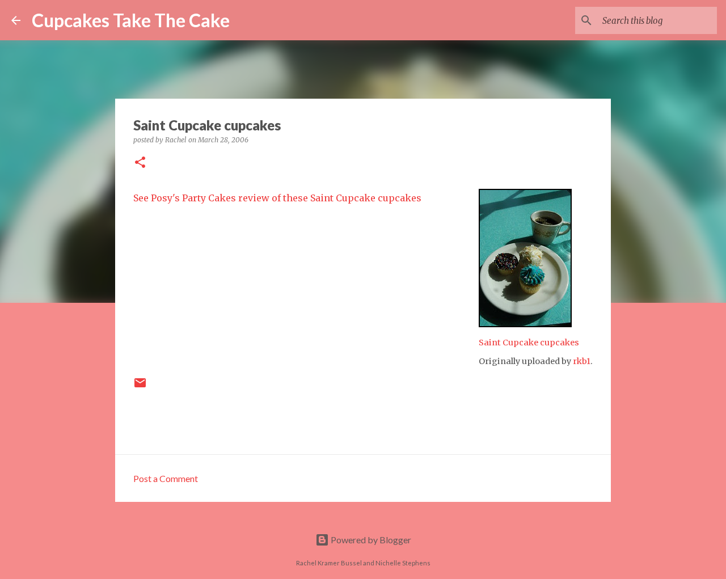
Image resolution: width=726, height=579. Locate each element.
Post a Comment (165, 478)
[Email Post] (140, 387)
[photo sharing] (525, 323)
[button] (140, 163)
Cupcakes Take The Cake (131, 20)
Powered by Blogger (370, 539)
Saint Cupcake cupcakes (529, 342)
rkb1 (581, 361)
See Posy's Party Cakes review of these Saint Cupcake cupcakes (277, 198)
